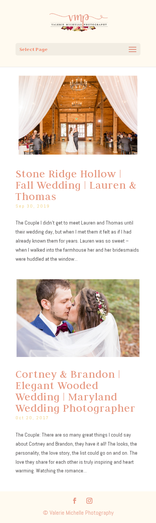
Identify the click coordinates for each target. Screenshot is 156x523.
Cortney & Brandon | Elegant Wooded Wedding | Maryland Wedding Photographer (76, 391)
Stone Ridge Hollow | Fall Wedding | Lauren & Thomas (76, 185)
